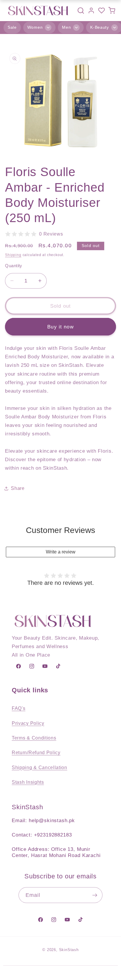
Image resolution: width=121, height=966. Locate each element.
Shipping (13, 255)
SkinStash (69, 950)
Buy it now (60, 327)
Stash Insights (28, 782)
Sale (12, 27)
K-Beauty (99, 27)
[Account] (91, 10)
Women (35, 27)
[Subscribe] (95, 895)
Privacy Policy (28, 723)
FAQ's (18, 708)
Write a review (60, 551)
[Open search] (81, 10)
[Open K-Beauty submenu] (114, 27)
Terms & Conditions (34, 737)
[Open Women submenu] (48, 27)
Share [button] (17, 488)
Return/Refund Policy (36, 752)
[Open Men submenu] (76, 27)
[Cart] (111, 10)
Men (66, 27)
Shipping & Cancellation (39, 767)
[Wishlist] (101, 10)
